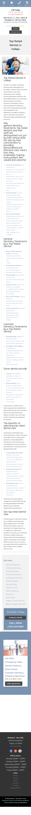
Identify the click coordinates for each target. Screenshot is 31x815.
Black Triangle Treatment (16, 604)
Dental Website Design (10, 802)
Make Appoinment (13, 684)
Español (15, 28)
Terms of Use (13, 800)
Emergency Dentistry (14, 578)
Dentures (9, 594)
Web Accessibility (23, 800)
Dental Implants (12, 581)
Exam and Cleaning (13, 574)
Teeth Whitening (12, 591)
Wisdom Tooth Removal (15, 601)
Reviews (15, 783)
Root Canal (10, 597)
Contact (15, 785)
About (15, 778)
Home (15, 776)
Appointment (15, 788)
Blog (15, 780)
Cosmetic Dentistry (13, 568)
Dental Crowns (11, 588)
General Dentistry (13, 565)
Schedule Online (15, 32)
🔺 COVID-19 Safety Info (15, 14)
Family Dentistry (12, 571)
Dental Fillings (11, 584)
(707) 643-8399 (15, 12)
